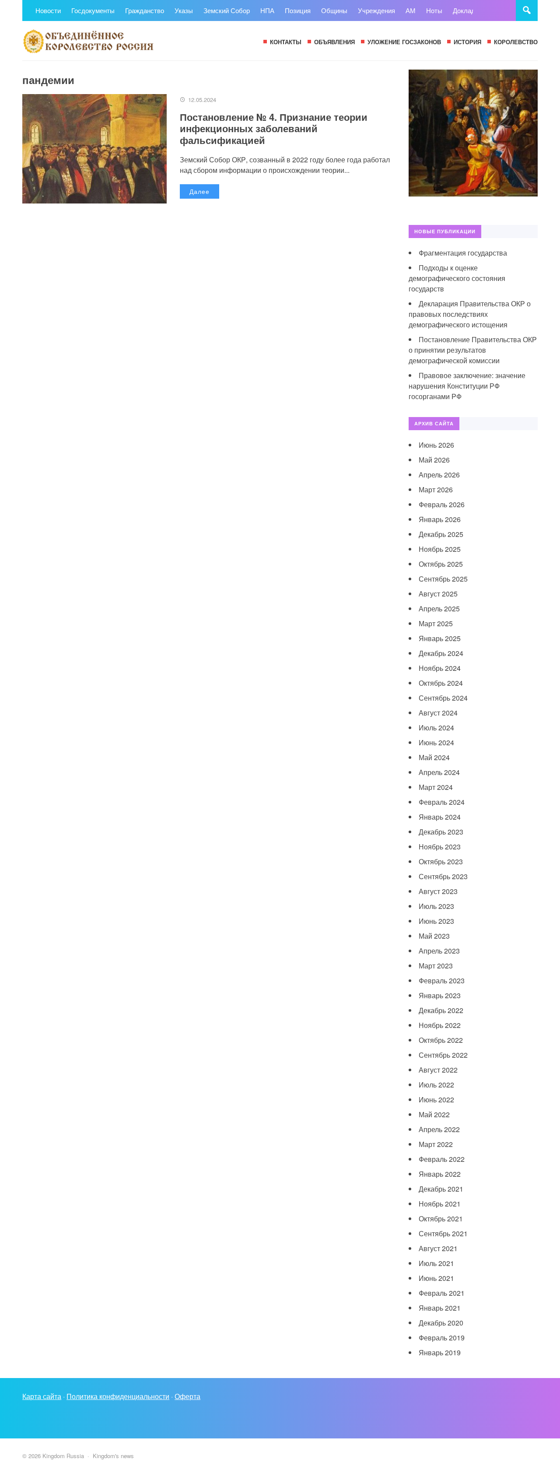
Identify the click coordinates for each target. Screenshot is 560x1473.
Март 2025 (436, 623)
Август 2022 (438, 1070)
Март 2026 (436, 489)
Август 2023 (438, 891)
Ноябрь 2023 (440, 847)
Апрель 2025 (439, 608)
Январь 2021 (440, 1308)
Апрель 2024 (439, 772)
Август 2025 (438, 594)
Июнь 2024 (436, 742)
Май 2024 (434, 757)
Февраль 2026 (442, 504)
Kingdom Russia (88, 41)
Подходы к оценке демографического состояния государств (457, 278)
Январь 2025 (440, 638)
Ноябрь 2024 (440, 668)
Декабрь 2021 (441, 1189)
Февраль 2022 (442, 1159)
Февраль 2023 (442, 980)
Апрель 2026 (439, 475)
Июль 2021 (436, 1263)
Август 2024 (438, 713)
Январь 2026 (440, 519)
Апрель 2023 (439, 951)
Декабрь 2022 (441, 1010)
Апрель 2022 (439, 1129)
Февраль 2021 (442, 1293)
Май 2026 (434, 460)
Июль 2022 (436, 1085)
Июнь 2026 (436, 445)
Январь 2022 (440, 1174)
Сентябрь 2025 (443, 579)
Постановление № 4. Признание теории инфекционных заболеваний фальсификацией (274, 128)
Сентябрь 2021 (443, 1233)
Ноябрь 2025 (440, 549)
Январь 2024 (440, 817)
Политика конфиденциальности (117, 1396)
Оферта (187, 1396)
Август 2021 (438, 1248)
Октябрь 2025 (441, 564)
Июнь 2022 (436, 1099)
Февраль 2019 (442, 1338)
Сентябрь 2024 (443, 698)
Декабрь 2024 (441, 653)
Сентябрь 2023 (443, 876)
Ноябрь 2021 (440, 1204)
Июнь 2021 (436, 1278)
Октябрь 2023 (441, 861)
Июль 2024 (436, 727)
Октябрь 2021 (441, 1218)
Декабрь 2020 (441, 1323)
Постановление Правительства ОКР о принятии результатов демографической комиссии (473, 349)
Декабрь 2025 (441, 534)
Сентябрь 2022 (443, 1055)
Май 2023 (434, 936)
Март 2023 (436, 966)
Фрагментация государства (463, 253)
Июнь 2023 (436, 921)
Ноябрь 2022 (440, 1025)
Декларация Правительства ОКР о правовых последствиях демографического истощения (470, 314)
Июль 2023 (436, 906)
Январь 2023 (440, 995)
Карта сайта (41, 1396)
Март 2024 (436, 787)
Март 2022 (436, 1144)
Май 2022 (434, 1114)
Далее (199, 191)
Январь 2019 (440, 1352)
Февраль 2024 (442, 802)
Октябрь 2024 (441, 683)
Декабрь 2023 (441, 832)
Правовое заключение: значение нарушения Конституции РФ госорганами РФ (467, 385)
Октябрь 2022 (441, 1040)
